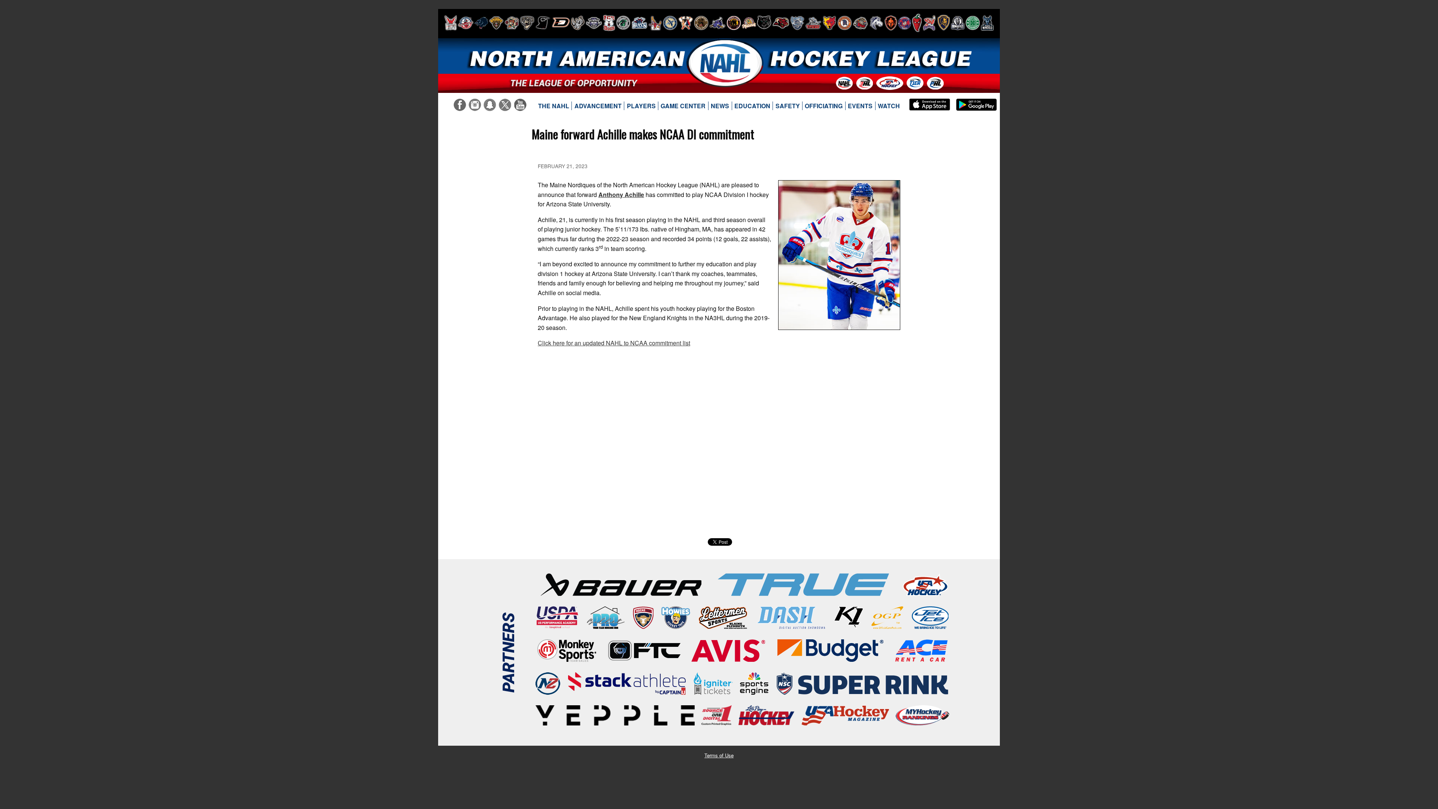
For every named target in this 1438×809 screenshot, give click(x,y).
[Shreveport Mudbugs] (929, 23)
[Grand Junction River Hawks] (623, 23)
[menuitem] (554, 106)
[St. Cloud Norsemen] (958, 23)
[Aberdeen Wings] (450, 23)
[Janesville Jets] (670, 23)
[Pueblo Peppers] (917, 23)
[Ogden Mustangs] (876, 23)
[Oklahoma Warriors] (890, 23)
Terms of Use (719, 755)
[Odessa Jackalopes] (860, 23)
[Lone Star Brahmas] (717, 23)
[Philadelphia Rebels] (904, 23)
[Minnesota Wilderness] (764, 23)
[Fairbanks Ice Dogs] (609, 23)
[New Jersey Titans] (813, 23)
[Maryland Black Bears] (733, 23)
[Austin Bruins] (496, 23)
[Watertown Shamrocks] (972, 23)
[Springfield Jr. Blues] (943, 23)
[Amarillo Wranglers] (466, 23)
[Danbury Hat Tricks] (561, 23)
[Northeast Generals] (844, 23)
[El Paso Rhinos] (578, 23)
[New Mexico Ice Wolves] (829, 23)
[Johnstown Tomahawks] (685, 23)
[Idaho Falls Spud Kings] (655, 23)
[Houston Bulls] (639, 23)
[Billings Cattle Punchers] (511, 23)
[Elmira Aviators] (594, 23)
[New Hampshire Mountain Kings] (797, 23)
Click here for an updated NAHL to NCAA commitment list (614, 343)
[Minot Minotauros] (780, 23)
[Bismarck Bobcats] (527, 23)
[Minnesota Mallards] (749, 23)
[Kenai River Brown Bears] (701, 23)
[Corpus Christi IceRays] (543, 23)
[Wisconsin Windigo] (987, 23)
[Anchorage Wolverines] (481, 23)
